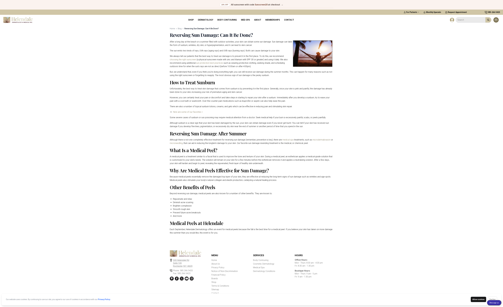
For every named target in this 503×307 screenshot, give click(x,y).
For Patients (411, 12)
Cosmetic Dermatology (263, 264)
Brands (214, 278)
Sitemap (215, 289)
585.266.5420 (186, 270)
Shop (191, 20)
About (257, 20)
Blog (180, 29)
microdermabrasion (321, 139)
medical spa (288, 139)
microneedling (176, 143)
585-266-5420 (494, 12)
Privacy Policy (104, 299)
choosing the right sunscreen (183, 59)
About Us (215, 264)
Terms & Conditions (220, 286)
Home (172, 29)
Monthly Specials (433, 12)
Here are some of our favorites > (188, 112)
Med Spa (245, 20)
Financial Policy (218, 275)
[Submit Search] (488, 20)
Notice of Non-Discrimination (224, 271)
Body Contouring (227, 20)
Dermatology (205, 20)
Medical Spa (258, 267)
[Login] (452, 20)
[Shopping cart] (496, 20)
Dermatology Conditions (264, 271)
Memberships (272, 20)
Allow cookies (478, 299)
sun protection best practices (209, 63)
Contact (289, 20)
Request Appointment (457, 12)
